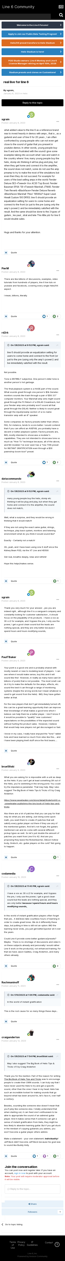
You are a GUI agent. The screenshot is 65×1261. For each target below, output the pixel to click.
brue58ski (42, 1056)
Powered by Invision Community (32, 1256)
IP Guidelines (32, 1243)
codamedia (43, 995)
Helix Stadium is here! (32, 51)
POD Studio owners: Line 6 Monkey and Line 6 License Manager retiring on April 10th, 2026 (32, 62)
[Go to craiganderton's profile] (31, 1032)
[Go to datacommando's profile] (31, 474)
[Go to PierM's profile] (31, 264)
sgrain (10, 90)
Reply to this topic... (20, 1189)
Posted (13, 122)
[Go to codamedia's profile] (31, 869)
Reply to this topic (32, 102)
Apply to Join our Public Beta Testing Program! (32, 34)
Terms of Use (12, 1245)
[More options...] (58, 122)
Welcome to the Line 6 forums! (32, 25)
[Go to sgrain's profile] (31, 114)
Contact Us (50, 1242)
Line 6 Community (18, 6)
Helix (25, 93)
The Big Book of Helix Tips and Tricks (22, 1079)
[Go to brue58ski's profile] (31, 762)
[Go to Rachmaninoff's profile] (31, 978)
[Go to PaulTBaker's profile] (31, 652)
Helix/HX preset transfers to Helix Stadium (32, 43)
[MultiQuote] (6, 253)
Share (33, 1204)
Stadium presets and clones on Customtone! (32, 72)
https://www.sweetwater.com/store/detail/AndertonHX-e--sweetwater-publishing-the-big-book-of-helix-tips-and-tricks (32, 803)
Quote (14, 252)
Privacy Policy (21, 1243)
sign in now (20, 1173)
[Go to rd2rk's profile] (31, 328)
